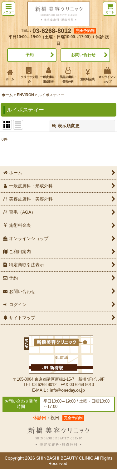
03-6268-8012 (51, 30)
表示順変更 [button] (69, 125)
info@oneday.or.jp (67, 390)
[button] (8, 9)
